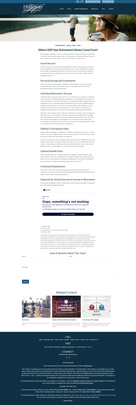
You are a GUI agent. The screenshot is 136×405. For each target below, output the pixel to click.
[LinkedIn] (77, 1)
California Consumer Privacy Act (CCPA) (85, 381)
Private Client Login (94, 1)
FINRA (80, 389)
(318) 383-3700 (48, 339)
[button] (61, 9)
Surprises (25, 320)
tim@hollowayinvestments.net (68, 354)
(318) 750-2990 (64, 339)
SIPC (84, 389)
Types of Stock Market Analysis (64, 320)
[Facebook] (82, 1)
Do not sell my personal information (82, 383)
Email (70, 256)
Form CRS (70, 362)
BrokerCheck (88, 366)
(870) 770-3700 (80, 339)
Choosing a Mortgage (90, 320)
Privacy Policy (68, 400)
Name (24, 256)
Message (25, 267)
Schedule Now (109, 1)
